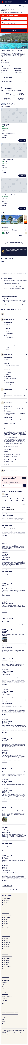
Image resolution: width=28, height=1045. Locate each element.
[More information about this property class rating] (5, 10)
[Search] (24, 485)
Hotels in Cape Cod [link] (5, 977)
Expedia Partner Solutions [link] (7, 996)
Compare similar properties (15, 242)
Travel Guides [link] (4, 1023)
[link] (26, 6)
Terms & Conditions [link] (6, 1005)
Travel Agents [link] (4, 1000)
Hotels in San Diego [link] (6, 910)
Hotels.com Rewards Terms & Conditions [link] (10, 1014)
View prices (22, 140)
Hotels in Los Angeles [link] (6, 917)
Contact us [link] (4, 986)
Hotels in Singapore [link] (6, 958)
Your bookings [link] (4, 982)
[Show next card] (26, 41)
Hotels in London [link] (5, 940)
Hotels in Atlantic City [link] (6, 936)
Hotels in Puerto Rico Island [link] (7, 970)
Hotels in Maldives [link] (5, 960)
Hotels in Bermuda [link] (5, 962)
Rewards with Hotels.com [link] (7, 1025)
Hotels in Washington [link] (6, 925)
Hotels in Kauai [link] (5, 972)
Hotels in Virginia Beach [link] (6, 942)
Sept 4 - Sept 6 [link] (21, 99)
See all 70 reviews (5, 62)
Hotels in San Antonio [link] (6, 931)
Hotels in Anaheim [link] (5, 946)
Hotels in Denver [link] (5, 923)
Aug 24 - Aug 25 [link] (7, 94)
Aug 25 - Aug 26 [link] (20, 94)
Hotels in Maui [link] (4, 968)
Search (14, 30)
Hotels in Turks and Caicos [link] (7, 956)
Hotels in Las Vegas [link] (5, 900)
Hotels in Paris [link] (4, 921)
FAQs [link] (3, 984)
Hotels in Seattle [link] (5, 944)
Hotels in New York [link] (5, 902)
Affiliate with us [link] (5, 994)
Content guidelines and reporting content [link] (10, 1012)
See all (2, 75)
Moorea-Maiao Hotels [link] (8, 889)
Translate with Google (6, 557)
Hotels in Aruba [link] (5, 954)
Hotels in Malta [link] (5, 964)
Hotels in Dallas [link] (5, 948)
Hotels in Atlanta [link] (5, 929)
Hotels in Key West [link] (5, 938)
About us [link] (4, 1019)
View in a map (5, 274)
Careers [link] (3, 1021)
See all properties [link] (7, 5)
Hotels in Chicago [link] (5, 904)
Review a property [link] (5, 988)
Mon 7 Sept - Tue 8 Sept (9, 23)
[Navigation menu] (25, 1)
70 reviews (4, 496)
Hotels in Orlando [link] (5, 906)
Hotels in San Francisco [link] (6, 915)
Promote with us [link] (5, 998)
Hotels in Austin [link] (5, 927)
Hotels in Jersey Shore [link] (6, 966)
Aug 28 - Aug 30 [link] (7, 99)
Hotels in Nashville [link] (5, 913)
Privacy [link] (3, 1007)
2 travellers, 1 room (8, 27)
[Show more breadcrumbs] (2, 889)
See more (3, 292)
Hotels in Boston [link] (5, 934)
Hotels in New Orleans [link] (6, 908)
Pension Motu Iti (7, 19)
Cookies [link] (3, 1009)
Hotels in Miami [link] (5, 919)
